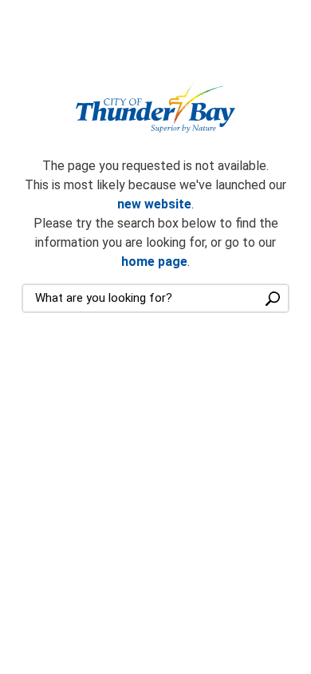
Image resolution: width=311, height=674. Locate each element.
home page (154, 261)
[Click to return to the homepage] (155, 107)
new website (154, 204)
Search (273, 298)
